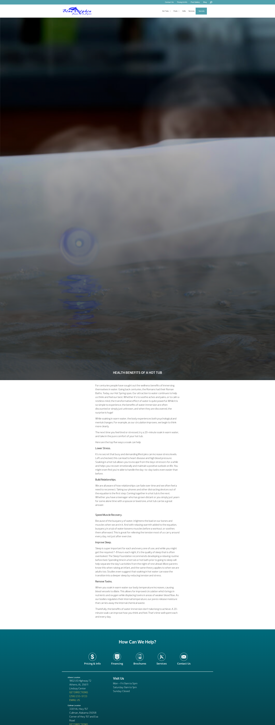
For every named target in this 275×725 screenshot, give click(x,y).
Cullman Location (74, 705)
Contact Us (169, 2)
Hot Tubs (165, 11)
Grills (184, 11)
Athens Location (74, 677)
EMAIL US (74, 700)
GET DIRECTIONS (78, 692)
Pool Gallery (195, 2)
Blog (205, 2)
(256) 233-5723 (78, 696)
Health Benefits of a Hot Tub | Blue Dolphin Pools (77, 11)
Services (192, 11)
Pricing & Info (182, 2)
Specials (202, 11)
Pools (175, 11)
